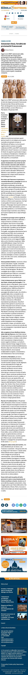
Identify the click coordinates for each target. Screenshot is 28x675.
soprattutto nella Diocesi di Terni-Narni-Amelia (4, 132)
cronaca (10, 197)
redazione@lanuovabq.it (7, 639)
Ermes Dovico (9, 50)
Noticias (8, 18)
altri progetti (12, 441)
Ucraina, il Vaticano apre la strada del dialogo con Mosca (7, 590)
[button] (14, 22)
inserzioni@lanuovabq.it (7, 642)
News (8, 16)
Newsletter (20, 19)
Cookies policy (12, 664)
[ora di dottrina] (14, 565)
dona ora (21, 16)
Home (11, 33)
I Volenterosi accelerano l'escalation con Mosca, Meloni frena (7, 599)
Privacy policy (4, 664)
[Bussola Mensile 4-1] (14, 526)
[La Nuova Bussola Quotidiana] (14, 8)
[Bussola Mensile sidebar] (14, 545)
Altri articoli (14, 578)
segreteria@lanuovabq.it (7, 640)
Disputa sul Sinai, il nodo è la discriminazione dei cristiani (7, 608)
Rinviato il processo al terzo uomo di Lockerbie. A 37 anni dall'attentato (8, 616)
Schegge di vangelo (7, 26)
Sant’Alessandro (20, 27)
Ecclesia (17, 33)
